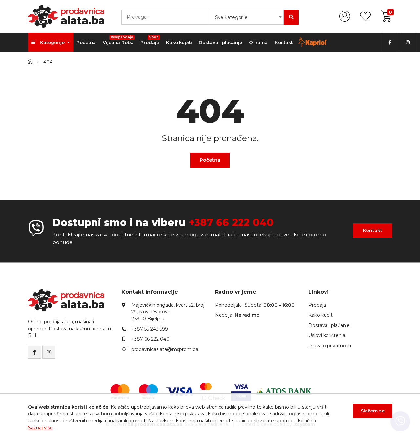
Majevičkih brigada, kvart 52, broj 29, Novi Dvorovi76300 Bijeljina (167, 312)
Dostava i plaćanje (220, 42)
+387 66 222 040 (231, 222)
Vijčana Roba (118, 40)
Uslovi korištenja (326, 335)
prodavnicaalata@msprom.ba (164, 349)
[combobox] (247, 17)
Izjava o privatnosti (329, 346)
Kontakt (284, 42)
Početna (86, 42)
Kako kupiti (179, 42)
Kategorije (53, 42)
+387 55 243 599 (149, 329)
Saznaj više (40, 428)
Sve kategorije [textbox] (231, 17)
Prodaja (149, 40)
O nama (258, 42)
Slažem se (373, 411)
